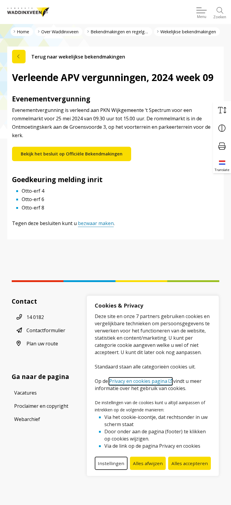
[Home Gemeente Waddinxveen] (28, 12)
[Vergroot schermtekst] (222, 110)
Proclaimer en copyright (41, 406)
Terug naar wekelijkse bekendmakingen (78, 56)
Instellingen (111, 463)
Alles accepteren (189, 463)
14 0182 (35, 317)
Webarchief (27, 419)
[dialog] (153, 386)
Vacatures (25, 392)
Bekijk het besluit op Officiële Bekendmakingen (71, 154)
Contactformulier (45, 330)
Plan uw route (42, 343)
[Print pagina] (222, 146)
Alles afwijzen (148, 463)
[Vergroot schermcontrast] (222, 128)
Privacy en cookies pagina (138, 381)
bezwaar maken (96, 223)
